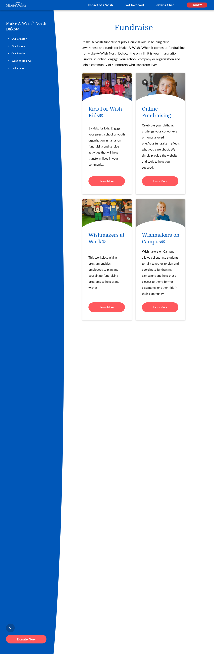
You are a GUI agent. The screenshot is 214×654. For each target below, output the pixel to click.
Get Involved (134, 5)
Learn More (107, 181)
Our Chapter (19, 38)
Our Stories (18, 53)
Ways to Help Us (21, 61)
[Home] (16, 4)
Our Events (18, 46)
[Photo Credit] (91, 82)
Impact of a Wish (100, 5)
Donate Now (26, 639)
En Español (18, 68)
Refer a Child (164, 5)
